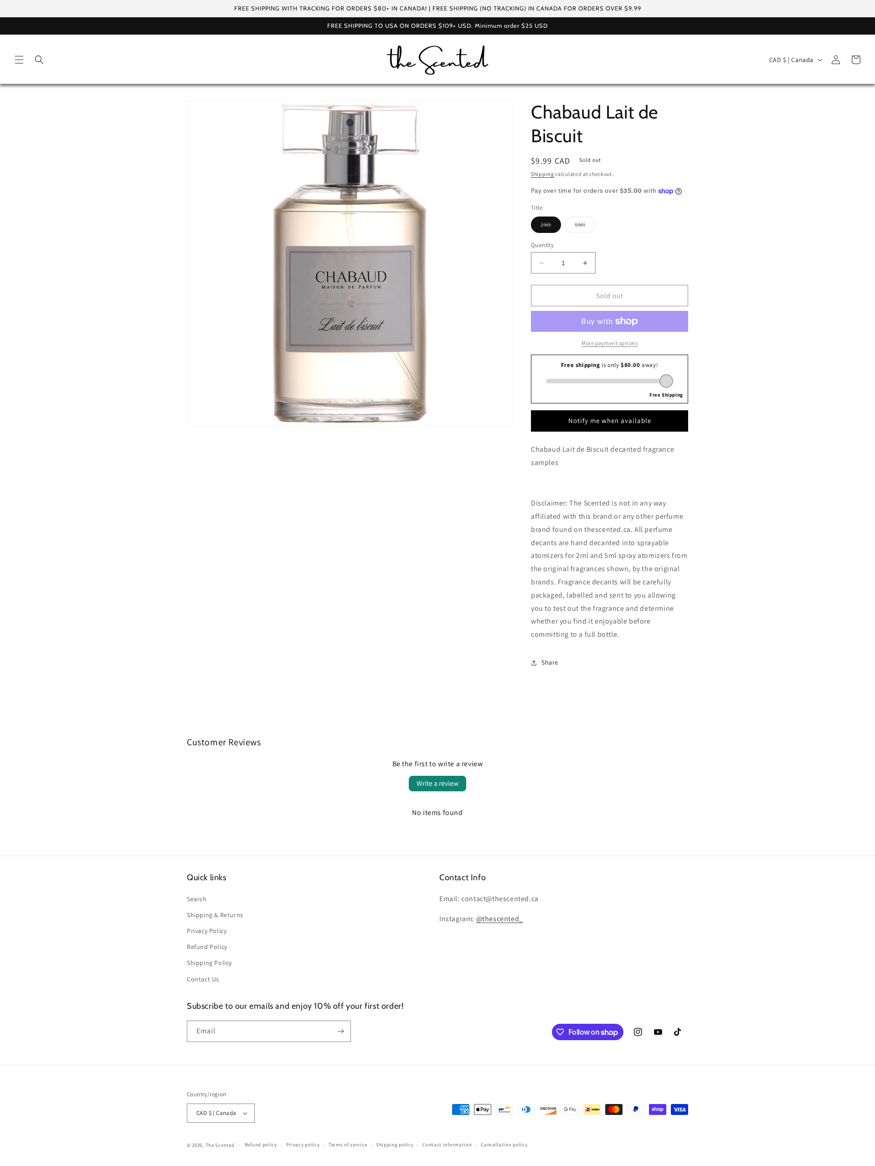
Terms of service (348, 1144)
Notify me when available (609, 420)
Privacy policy (303, 1144)
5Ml (585, 226)
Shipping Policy (209, 963)
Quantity (542, 245)
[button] (19, 60)
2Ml (550, 226)
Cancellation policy (504, 1144)
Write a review (437, 783)
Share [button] (549, 662)
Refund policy (261, 1144)
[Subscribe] (340, 1031)
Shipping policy (395, 1144)
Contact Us (203, 979)
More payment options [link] (610, 343)
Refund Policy (207, 947)
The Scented (220, 1145)
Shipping (542, 173)
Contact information (447, 1144)
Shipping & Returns (215, 915)
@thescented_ (499, 919)
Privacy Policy (206, 931)
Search (197, 899)
